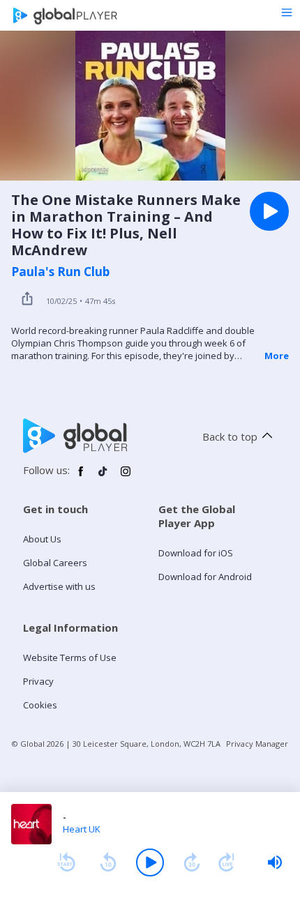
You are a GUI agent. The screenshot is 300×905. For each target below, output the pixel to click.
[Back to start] (66, 862)
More (276, 355)
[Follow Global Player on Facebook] (81, 477)
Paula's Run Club (60, 272)
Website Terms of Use (70, 657)
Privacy (38, 681)
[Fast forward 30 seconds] (192, 862)
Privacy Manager (257, 743)
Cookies (40, 705)
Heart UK (81, 829)
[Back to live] (227, 862)
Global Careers (55, 562)
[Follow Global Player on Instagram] (125, 477)
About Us (42, 539)
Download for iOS (195, 553)
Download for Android (205, 576)
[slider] (275, 862)
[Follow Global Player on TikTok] (103, 477)
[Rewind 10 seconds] (108, 862)
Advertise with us (59, 586)
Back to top (229, 436)
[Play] (150, 862)
